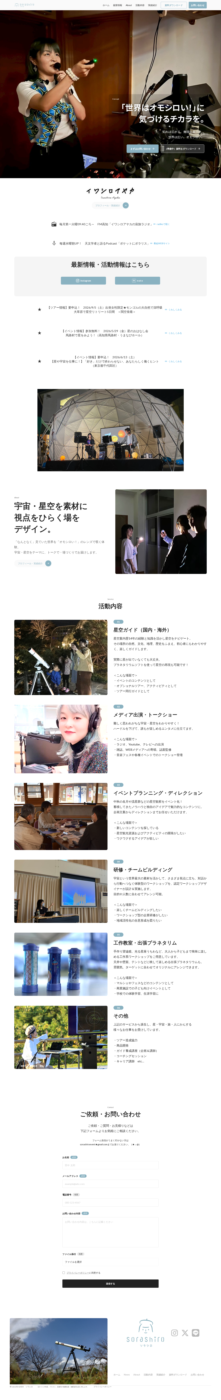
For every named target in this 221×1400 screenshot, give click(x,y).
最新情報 (117, 5)
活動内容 (139, 5)
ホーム (106, 5)
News (127, 1374)
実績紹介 (152, 5)
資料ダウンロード (178, 1374)
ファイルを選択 (73, 1261)
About (129, 5)
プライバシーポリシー (78, 1272)
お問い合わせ (197, 1374)
